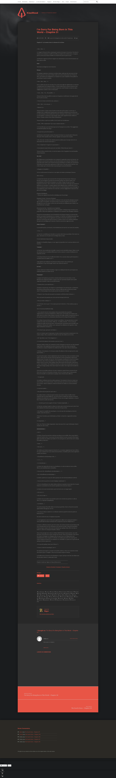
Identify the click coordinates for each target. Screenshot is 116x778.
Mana (51, 596)
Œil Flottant (43, 598)
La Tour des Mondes (40, 1)
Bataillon (46, 593)
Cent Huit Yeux (59, 593)
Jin (64, 595)
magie (46, 596)
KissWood (32, 12)
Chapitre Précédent (51, 567)
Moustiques (70, 596)
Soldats (72, 598)
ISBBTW (55, 595)
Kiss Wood (69, 595)
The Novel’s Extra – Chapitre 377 (32, 732)
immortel (49, 595)
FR (38, 595)
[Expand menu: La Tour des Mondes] (45, 1)
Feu (78, 593)
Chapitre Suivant (66, 567)
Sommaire (58, 567)
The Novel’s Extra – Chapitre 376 (32, 741)
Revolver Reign (56, 1)
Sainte (66, 598)
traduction (66, 600)
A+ (2, 770)
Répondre (47, 647)
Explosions (67, 593)
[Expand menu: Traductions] (34, 1)
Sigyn (76, 38)
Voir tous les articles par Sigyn (47, 614)
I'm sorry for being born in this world (57, 38)
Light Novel (41, 596)
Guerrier (43, 595)
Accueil (19, 1)
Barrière (77, 591)
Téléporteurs (59, 600)
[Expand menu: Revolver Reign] (60, 1)
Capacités (51, 593)
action (47, 591)
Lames (74, 595)
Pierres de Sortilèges (52, 598)
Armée (52, 591)
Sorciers (40, 600)
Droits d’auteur (73, 1)
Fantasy (73, 593)
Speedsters (46, 600)
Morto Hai (63, 596)
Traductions (31, 1)
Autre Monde (64, 591)
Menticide (57, 596)
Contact (67, 1)
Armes (57, 591)
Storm (52, 600)
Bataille (40, 593)
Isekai (60, 595)
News (63, 1)
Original (49, 1)
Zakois (20, 732)
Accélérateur (41, 591)
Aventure (71, 591)
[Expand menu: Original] (51, 1)
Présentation (24, 1)
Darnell (21, 734)
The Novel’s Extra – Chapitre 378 (32, 734)
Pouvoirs (61, 598)
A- (2, 776)
